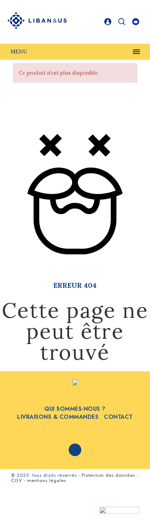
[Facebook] (75, 450)
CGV (16, 480)
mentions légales (46, 480)
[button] (132, 501)
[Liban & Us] (37, 21)
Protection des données (108, 475)
